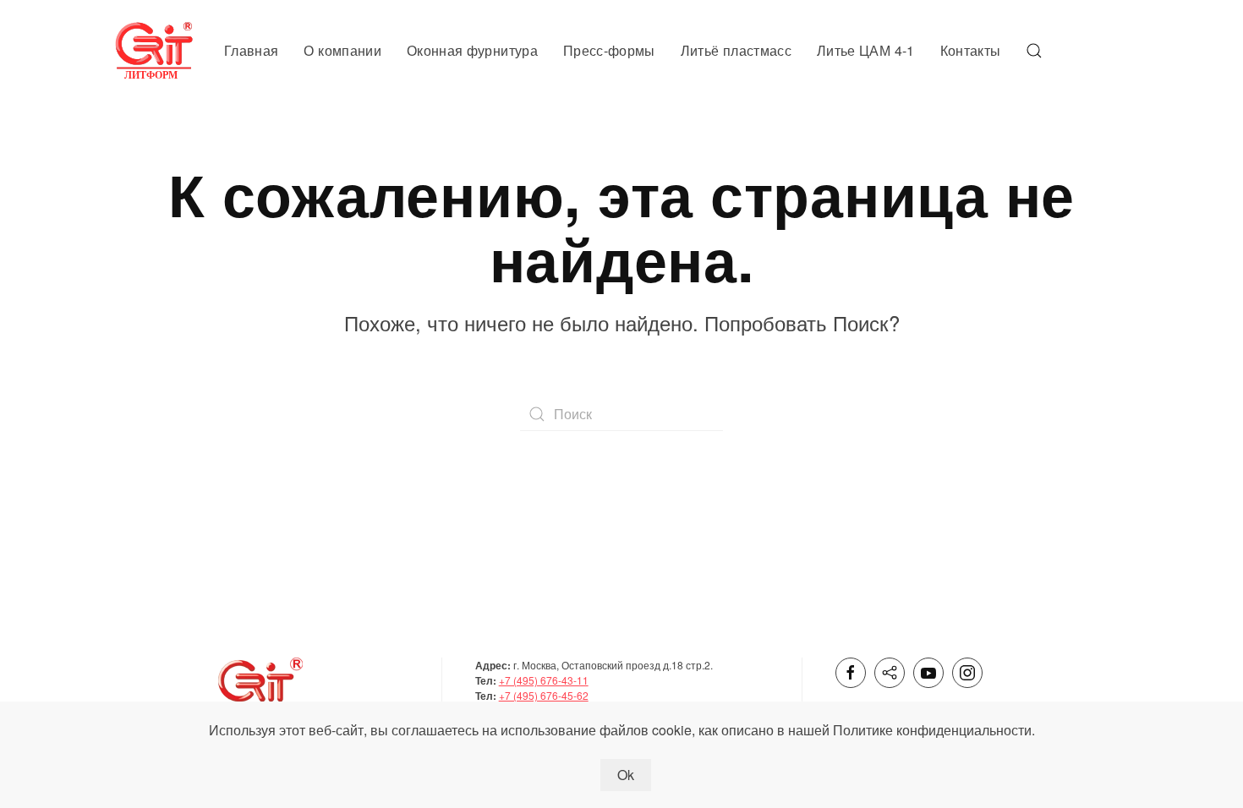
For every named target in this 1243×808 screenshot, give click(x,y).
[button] (1034, 51)
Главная (251, 50)
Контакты (970, 50)
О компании (342, 50)
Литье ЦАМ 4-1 (866, 50)
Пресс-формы (609, 50)
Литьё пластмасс (736, 50)
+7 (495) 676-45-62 (544, 695)
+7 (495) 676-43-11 (544, 680)
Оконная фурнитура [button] (472, 50)
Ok (626, 774)
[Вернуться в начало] (156, 51)
